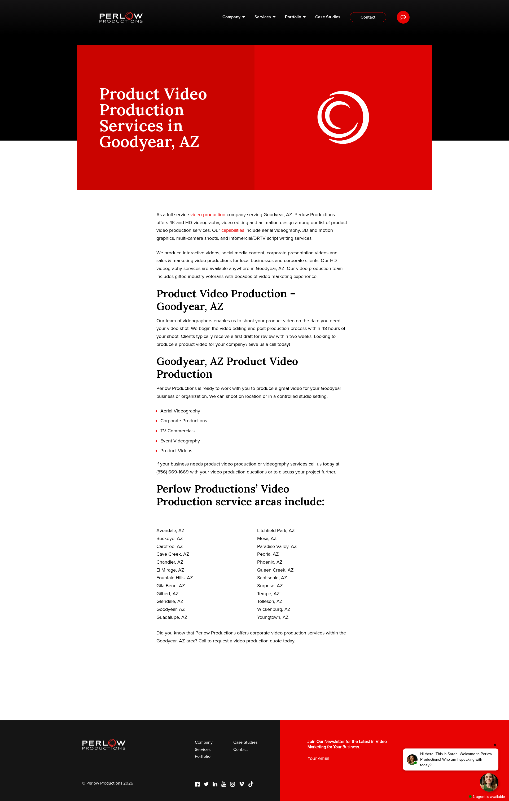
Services (262, 17)
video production (207, 214)
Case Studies (327, 17)
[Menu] (403, 17)
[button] (450, 759)
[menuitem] (233, 17)
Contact (368, 17)
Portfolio (293, 17)
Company (231, 17)
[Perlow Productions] (121, 17)
